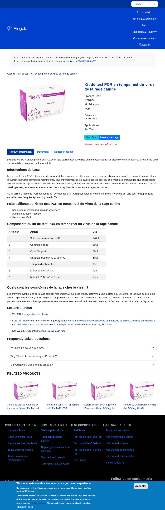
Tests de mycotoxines (20, 449)
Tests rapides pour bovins (51, 438)
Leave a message (109, 137)
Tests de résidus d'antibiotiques (17, 458)
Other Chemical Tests (20, 436)
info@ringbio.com (87, 61)
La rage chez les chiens (35, 314)
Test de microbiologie (143, 18)
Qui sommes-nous (143, 38)
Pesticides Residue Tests (22, 443)
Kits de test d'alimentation (120, 456)
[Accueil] (17, 28)
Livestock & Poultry (144, 31)
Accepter (140, 486)
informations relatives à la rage (49, 331)
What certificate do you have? (27, 347)
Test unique (79, 460)
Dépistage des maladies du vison (55, 449)
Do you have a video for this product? (31, 364)
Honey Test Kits (115, 462)
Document (43, 151)
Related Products (63, 151)
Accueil (11, 73)
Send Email (91, 137)
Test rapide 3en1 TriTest (87, 443)
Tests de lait (144, 12)
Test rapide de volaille (53, 457)
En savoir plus (24, 506)
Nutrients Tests (16, 430)
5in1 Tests (79, 430)
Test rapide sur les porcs (55, 463)
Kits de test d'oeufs (117, 443)
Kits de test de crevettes (120, 449)
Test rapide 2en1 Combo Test (87, 451)
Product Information (21, 151)
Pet (144, 25)
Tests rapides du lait (52, 430)
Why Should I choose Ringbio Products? (33, 356)
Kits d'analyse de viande (119, 436)
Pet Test (89, 129)
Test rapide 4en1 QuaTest (87, 436)
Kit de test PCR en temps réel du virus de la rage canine (47, 73)
